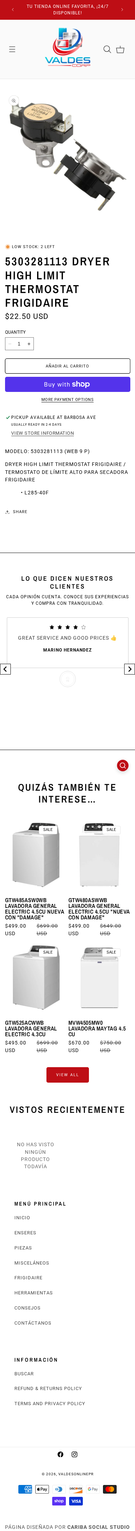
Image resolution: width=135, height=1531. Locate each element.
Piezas (23, 1248)
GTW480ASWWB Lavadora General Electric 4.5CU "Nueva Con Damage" (99, 908)
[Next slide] (129, 669)
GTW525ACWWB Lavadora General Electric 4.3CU (31, 1028)
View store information (42, 433)
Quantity (15, 332)
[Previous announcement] (13, 10)
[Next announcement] (122, 10)
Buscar (24, 1373)
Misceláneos (31, 1263)
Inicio (22, 1217)
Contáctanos (32, 1323)
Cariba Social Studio (98, 1527)
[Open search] (123, 765)
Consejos (27, 1308)
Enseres (25, 1232)
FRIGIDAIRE (28, 1277)
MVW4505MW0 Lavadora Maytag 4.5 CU (97, 1028)
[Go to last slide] (5, 669)
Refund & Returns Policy (48, 1388)
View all (67, 1074)
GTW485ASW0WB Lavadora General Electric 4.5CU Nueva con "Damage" (34, 908)
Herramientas (33, 1292)
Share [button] (20, 511)
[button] (12, 49)
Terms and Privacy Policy (49, 1403)
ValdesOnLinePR (76, 1474)
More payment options (67, 399)
